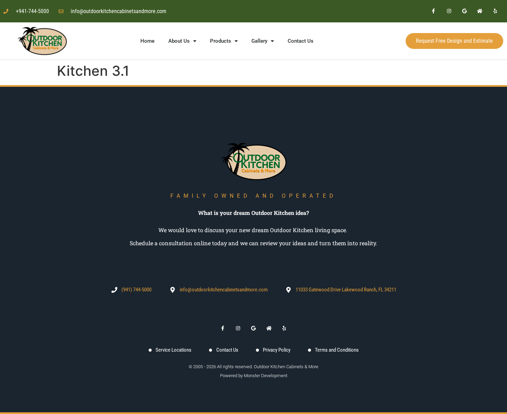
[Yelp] (495, 11)
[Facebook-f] (433, 11)
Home (147, 41)
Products (220, 41)
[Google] (464, 11)
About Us (179, 41)
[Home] (480, 11)
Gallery (259, 41)
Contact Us (301, 41)
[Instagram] (449, 11)
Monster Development (265, 375)
